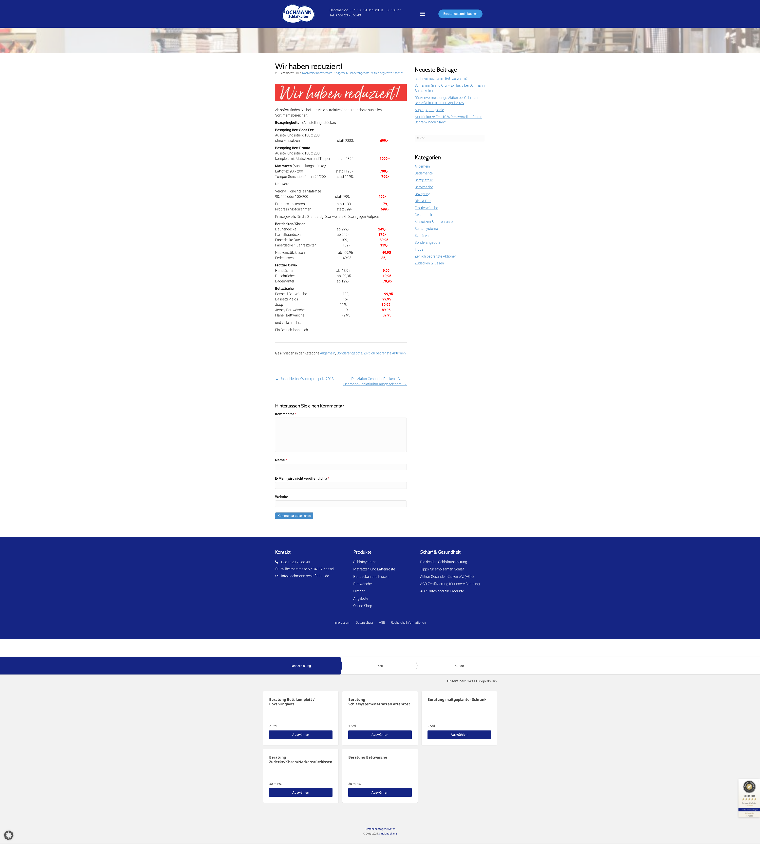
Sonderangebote (359, 73)
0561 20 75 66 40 (348, 15)
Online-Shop (362, 606)
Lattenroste (386, 569)
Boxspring (422, 194)
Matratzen (361, 569)
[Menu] (422, 13)
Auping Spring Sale (429, 110)
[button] (8, 835)
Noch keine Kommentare (317, 73)
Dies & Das (423, 201)
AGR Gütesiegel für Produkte (442, 591)
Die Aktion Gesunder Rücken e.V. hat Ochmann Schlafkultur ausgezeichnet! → (375, 381)
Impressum (342, 622)
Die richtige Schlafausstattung (443, 562)
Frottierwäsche (426, 208)
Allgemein (342, 73)
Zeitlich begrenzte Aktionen (387, 73)
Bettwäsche (424, 187)
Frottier (359, 591)
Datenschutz (364, 622)
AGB (382, 622)
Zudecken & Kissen (429, 263)
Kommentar (285, 414)
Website (281, 497)
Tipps (419, 249)
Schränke (422, 235)
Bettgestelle (424, 180)
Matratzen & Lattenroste (434, 222)
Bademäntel (424, 173)
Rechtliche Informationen (408, 622)
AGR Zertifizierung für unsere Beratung (450, 584)
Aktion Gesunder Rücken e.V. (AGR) (447, 576)
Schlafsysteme (426, 228)
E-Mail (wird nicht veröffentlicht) (302, 478)
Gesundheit (423, 215)
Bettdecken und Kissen (371, 576)
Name (281, 460)
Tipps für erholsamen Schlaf (442, 569)
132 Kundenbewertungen (749, 810)
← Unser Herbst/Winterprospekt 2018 (304, 379)
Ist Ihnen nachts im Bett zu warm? (441, 78)
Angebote (360, 598)
